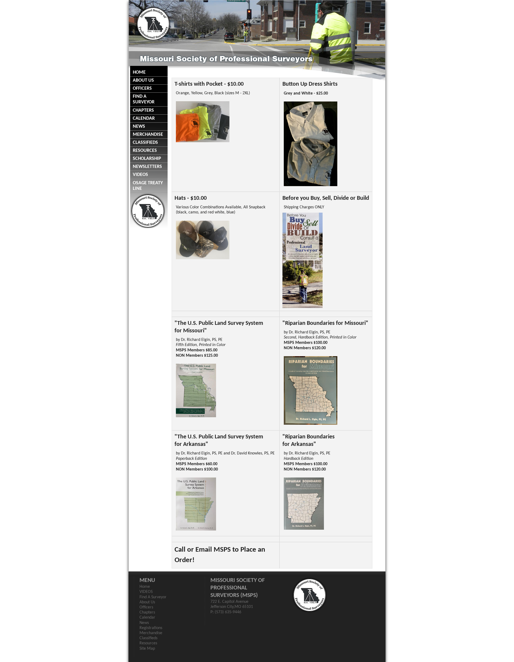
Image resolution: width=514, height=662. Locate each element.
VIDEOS (140, 174)
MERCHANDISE (148, 134)
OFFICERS (142, 88)
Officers (146, 607)
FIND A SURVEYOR (143, 99)
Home (144, 587)
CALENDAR (144, 118)
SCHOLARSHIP (147, 158)
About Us (147, 602)
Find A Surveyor (153, 597)
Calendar (147, 617)
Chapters (147, 612)
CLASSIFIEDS (145, 142)
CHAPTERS (143, 110)
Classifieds (148, 638)
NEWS (139, 126)
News (144, 623)
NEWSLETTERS (147, 166)
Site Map (147, 648)
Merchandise (150, 633)
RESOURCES (145, 150)
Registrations (150, 628)
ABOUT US (143, 80)
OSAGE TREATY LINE (148, 186)
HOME (139, 72)
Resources (148, 643)
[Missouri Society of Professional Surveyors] (153, 23)
